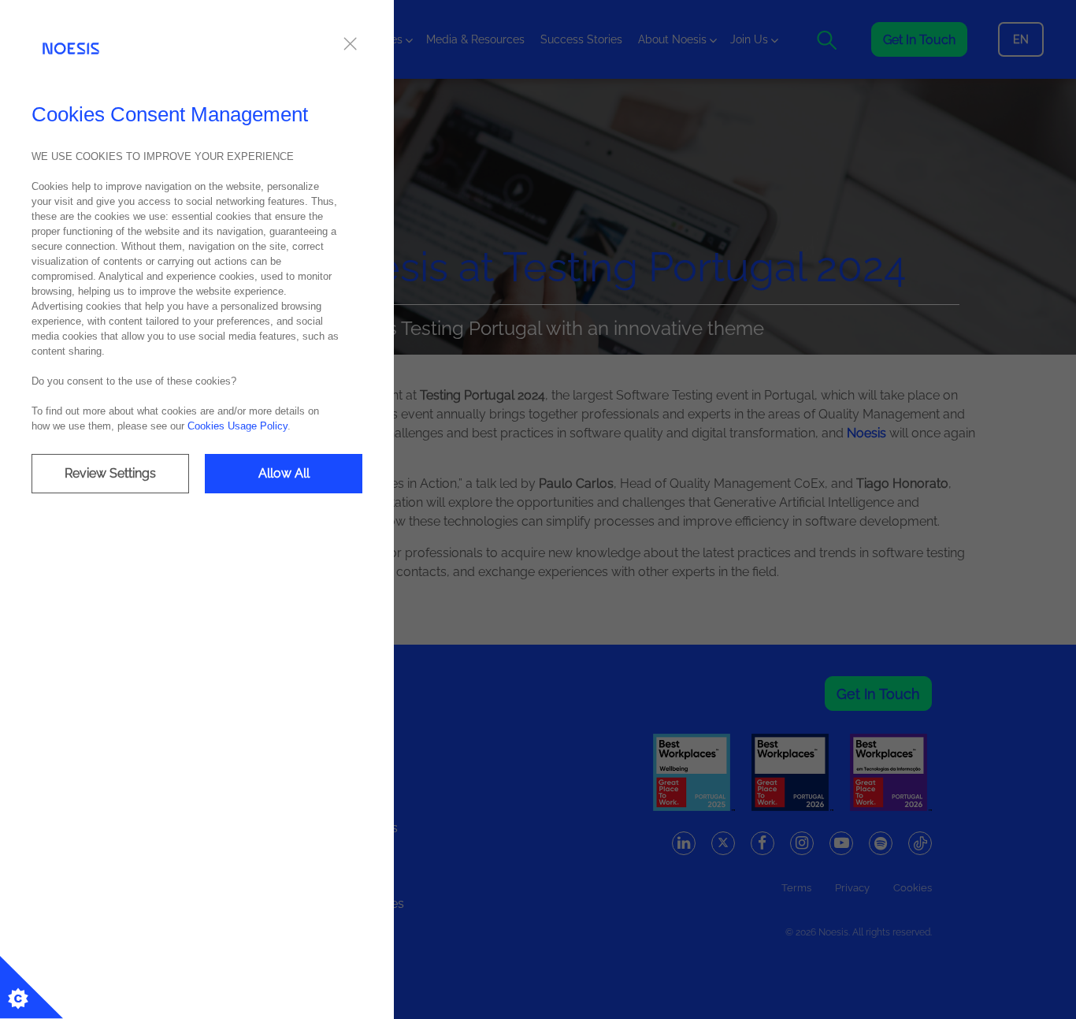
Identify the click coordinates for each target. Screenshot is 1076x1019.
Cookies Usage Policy (237, 426)
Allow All (284, 473)
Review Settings (110, 473)
